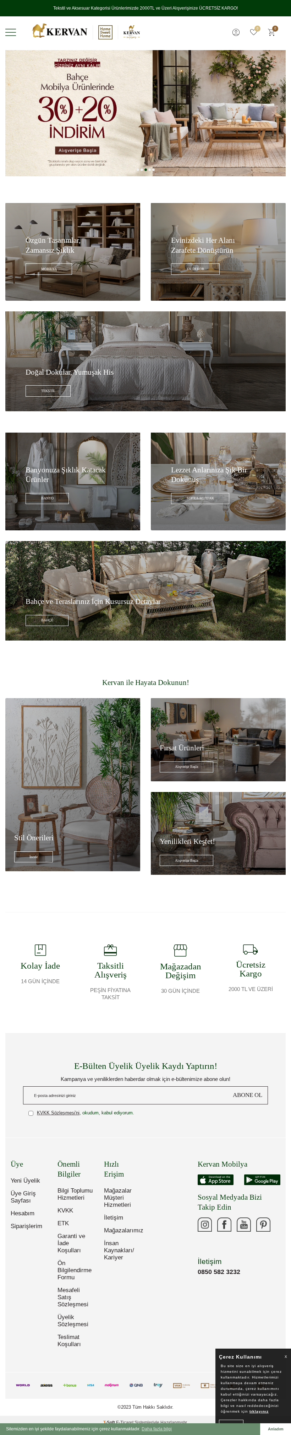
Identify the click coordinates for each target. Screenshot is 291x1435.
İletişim (113, 1223)
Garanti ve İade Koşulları (71, 1248)
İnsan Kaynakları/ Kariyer (119, 1256)
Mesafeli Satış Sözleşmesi (72, 1302)
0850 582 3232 (219, 1277)
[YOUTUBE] (244, 1230)
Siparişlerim (26, 1231)
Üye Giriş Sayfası (23, 1203)
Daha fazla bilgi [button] (157, 1428)
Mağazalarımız (122, 1236)
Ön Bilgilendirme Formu (74, 1275)
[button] (138, 175)
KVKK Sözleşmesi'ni (58, 1118)
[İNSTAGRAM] (205, 1230)
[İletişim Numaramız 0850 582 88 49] (205, 1250)
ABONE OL (247, 1100)
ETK (63, 1229)
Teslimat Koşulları (69, 1346)
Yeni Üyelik (25, 1186)
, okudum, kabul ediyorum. (85, 1118)
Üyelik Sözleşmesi (72, 1326)
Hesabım (22, 1219)
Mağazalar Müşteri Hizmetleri (118, 1203)
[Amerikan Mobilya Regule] (145, 119)
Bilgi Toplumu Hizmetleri (75, 1200)
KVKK (65, 1216)
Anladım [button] (276, 1429)
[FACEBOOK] (224, 1230)
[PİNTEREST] (263, 1230)
